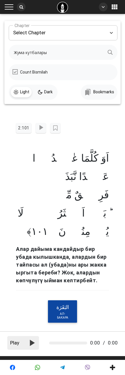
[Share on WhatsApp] (37, 367)
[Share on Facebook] (12, 367)
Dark (48, 91)
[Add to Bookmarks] (55, 128)
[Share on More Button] (112, 367)
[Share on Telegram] (62, 367)
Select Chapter (29, 30)
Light (24, 91)
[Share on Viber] (87, 367)
